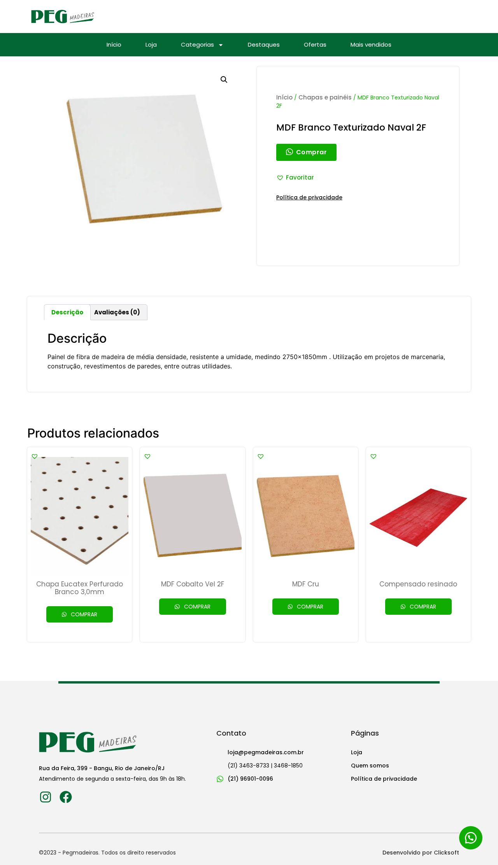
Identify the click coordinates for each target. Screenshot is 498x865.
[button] (224, 80)
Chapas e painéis (325, 97)
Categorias (197, 45)
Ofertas (315, 45)
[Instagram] (45, 797)
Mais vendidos (371, 45)
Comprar (83, 614)
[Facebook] (65, 797)
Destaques (264, 45)
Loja (151, 45)
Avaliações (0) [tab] (117, 312)
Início (114, 45)
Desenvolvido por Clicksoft (420, 852)
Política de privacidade (309, 197)
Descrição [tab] (67, 312)
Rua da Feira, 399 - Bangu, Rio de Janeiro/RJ (102, 768)
